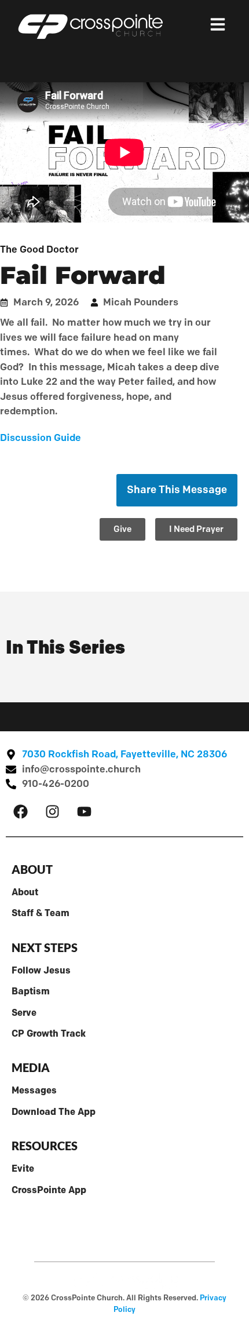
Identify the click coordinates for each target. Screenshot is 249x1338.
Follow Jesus (41, 970)
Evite (23, 1168)
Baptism (31, 991)
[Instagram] (52, 811)
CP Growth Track (49, 1033)
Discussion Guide (40, 437)
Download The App (54, 1111)
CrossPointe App (49, 1189)
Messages (34, 1090)
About (25, 892)
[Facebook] (20, 811)
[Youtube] (83, 811)
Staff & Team (40, 912)
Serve (24, 1012)
